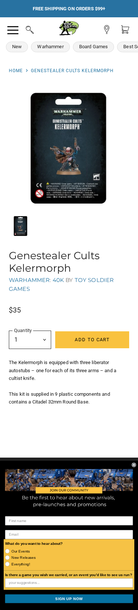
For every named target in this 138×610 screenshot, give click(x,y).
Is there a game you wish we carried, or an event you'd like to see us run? (68, 575)
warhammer (29, 279)
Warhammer (50, 46)
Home (16, 70)
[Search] (22, 28)
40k (58, 279)
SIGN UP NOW (69, 599)
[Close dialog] (134, 464)
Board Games (93, 46)
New (17, 46)
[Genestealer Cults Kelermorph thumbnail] (20, 226)
